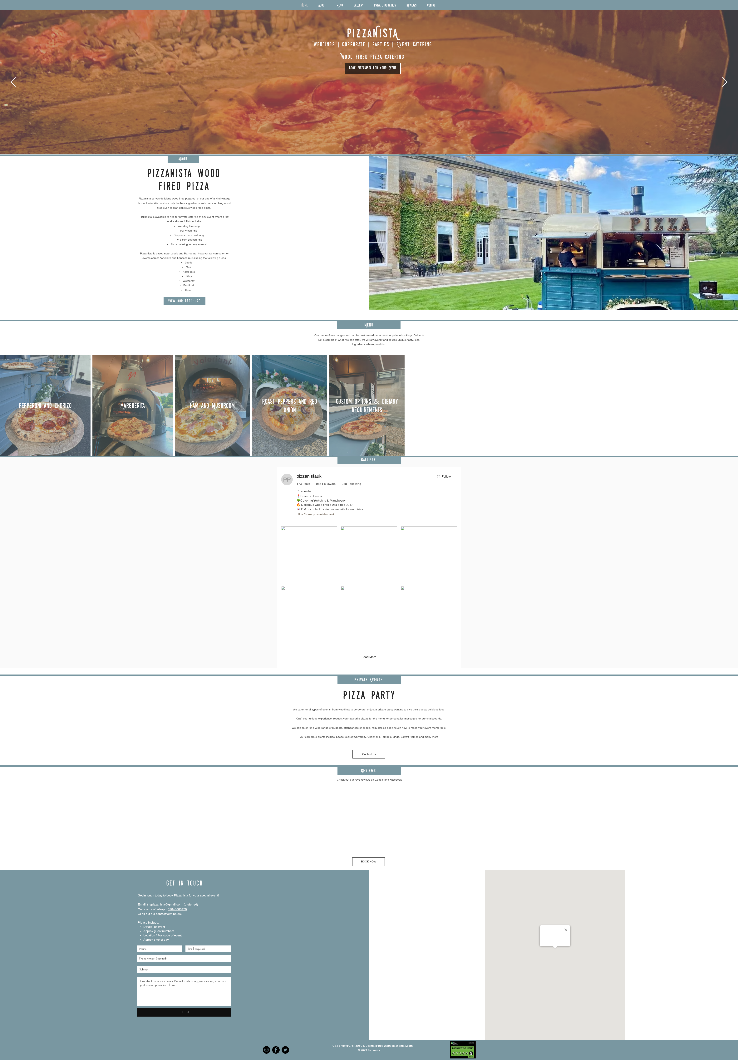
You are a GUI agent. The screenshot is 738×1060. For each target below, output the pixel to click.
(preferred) (190, 904)
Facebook (396, 779)
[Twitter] (285, 1050)
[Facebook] (276, 1050)
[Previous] (13, 82)
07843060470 (177, 909)
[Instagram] (266, 1050)
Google (379, 779)
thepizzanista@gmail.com (164, 904)
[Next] (724, 82)
